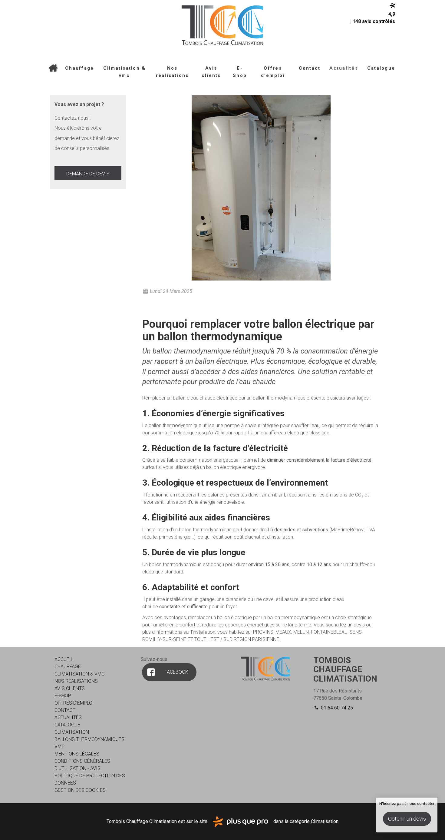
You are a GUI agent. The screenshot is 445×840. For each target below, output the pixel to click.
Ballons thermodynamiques (89, 739)
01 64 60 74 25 (336, 708)
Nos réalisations (172, 71)
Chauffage (79, 68)
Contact (310, 68)
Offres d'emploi (273, 71)
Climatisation (71, 732)
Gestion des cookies (80, 790)
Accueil (53, 68)
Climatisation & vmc (124, 71)
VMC (59, 746)
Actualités (343, 68)
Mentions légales (76, 754)
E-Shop (240, 71)
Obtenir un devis (407, 818)
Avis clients (211, 71)
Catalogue (381, 68)
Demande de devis (88, 174)
